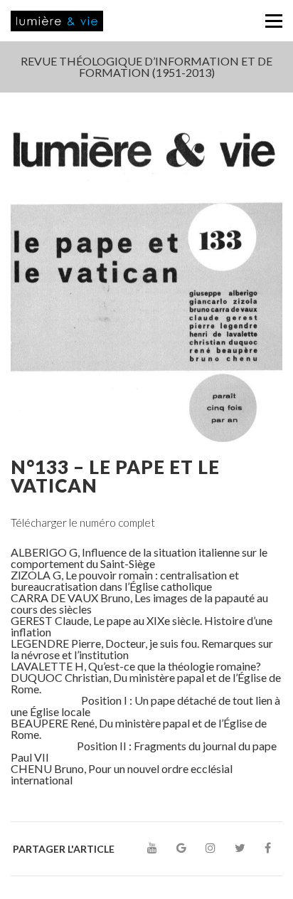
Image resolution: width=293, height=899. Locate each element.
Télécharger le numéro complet (83, 522)
